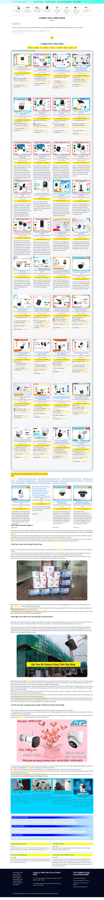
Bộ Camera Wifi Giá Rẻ (37, 838)
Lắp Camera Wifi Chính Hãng (64, 1)
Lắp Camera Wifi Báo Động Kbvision (20, 829)
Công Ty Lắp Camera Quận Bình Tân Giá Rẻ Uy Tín (71, 481)
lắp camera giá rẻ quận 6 (80, 887)
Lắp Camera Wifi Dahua (35, 829)
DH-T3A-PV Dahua (42, 440)
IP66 (75, 47)
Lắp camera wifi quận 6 (79, 878)
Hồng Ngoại (45, 47)
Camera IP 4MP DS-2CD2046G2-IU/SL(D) (26, 481)
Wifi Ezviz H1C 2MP (22, 67)
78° (41, 47)
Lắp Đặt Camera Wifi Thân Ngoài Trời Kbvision (22, 832)
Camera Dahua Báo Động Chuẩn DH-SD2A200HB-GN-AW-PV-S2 (62, 793)
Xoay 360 (60, 47)
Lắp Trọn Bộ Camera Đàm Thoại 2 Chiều (21, 838)
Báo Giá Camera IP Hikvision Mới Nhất (55, 823)
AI (56, 47)
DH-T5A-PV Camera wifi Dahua (23, 440)
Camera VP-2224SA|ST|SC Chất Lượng (27, 479)
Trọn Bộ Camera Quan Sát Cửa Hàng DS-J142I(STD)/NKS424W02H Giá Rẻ (61, 69)
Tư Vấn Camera (77, 1)
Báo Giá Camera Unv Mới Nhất (60, 483)
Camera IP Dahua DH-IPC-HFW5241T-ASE (71, 479)
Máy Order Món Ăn (58, 844)
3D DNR (65, 47)
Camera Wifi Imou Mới (65, 829)
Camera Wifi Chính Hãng (52, 18)
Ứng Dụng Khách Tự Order (18, 844)
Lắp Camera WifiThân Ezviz (79, 832)
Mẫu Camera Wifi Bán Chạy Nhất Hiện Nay (83, 796)
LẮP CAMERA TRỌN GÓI (50, 1)
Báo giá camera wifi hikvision (38, 823)
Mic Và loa (30, 47)
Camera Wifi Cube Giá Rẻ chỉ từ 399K (50, 829)
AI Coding (71, 47)
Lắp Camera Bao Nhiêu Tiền (19, 855)
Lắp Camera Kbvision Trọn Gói (50, 838)
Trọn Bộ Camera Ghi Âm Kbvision (81, 838)
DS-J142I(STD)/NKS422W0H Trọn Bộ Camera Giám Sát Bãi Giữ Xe (61, 398)
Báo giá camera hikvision (71, 823)
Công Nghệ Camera (38, 1)
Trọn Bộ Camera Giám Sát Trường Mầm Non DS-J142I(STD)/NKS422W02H (81, 69)
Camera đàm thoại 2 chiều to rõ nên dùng (21, 820)
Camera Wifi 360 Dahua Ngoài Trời (42, 832)
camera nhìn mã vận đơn (38, 820)
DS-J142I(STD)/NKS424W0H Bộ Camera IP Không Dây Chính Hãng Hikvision (42, 398)
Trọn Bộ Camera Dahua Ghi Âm (65, 838)
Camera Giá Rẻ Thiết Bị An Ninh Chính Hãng (23, 50)
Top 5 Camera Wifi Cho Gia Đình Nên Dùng (55, 820)
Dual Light (36, 47)
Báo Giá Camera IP (70, 820)
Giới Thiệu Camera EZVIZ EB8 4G (42, 792)
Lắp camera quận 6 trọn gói (81, 880)
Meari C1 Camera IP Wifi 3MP (22, 232)
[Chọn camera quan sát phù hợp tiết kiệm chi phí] (89, 10)
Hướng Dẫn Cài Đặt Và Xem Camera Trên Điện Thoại (39, 483)
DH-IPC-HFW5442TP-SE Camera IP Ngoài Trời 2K (48, 479)
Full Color (52, 47)
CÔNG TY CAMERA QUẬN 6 (20, 2)
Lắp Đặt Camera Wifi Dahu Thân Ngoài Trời (62, 832)
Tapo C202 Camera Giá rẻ (42, 193)
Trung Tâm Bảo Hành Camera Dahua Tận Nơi (47, 481)
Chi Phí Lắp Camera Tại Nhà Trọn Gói (63, 855)
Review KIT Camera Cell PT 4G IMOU (20, 792)
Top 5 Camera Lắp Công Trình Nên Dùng (21, 823)
